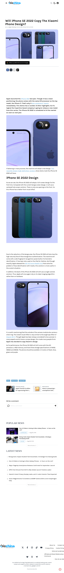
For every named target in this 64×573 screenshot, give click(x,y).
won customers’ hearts (40, 103)
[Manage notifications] (60, 569)
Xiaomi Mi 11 (10, 337)
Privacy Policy (49, 548)
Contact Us (61, 545)
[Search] (51, 3)
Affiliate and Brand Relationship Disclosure (54, 555)
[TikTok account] (37, 548)
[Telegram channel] (37, 557)
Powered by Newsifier (32, 569)
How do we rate (59, 559)
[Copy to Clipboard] (17, 70)
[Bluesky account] (27, 557)
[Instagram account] (32, 548)
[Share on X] (11, 70)
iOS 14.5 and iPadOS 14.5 (34, 263)
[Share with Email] (14, 70)
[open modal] (58, 3)
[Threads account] (32, 557)
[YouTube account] (41, 548)
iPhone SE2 (25, 99)
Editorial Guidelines (58, 551)
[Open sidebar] (6, 3)
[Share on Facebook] (7, 70)
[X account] (23, 548)
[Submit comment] (55, 406)
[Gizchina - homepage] (14, 3)
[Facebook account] (27, 548)
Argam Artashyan (13, 27)
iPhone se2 (14, 380)
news (8, 380)
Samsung (23, 432)
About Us (52, 545)
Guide (22, 441)
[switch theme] (54, 3)
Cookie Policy (60, 548)
